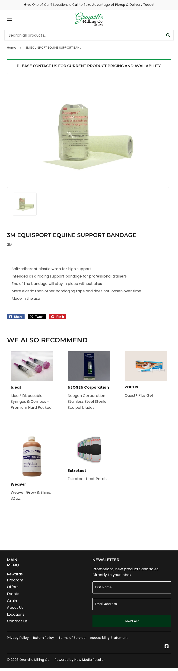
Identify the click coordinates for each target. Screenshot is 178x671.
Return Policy (43, 637)
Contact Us (17, 621)
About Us (15, 607)
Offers (13, 587)
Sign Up (132, 621)
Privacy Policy (18, 637)
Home (11, 47)
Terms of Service (72, 637)
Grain (12, 600)
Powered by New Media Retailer (80, 659)
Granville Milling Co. (34, 659)
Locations (15, 614)
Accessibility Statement (109, 637)
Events (13, 593)
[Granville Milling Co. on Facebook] (167, 646)
